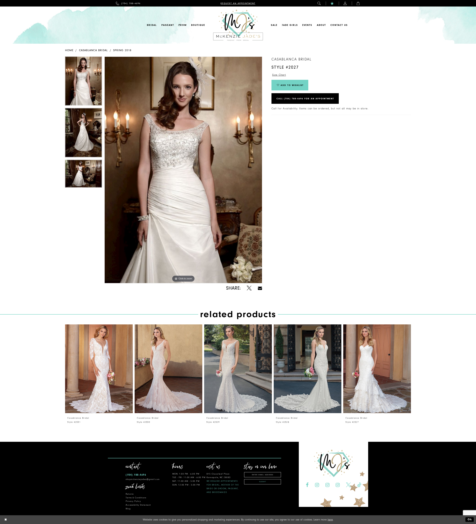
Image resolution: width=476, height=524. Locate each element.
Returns (130, 494)
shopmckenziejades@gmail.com (143, 479)
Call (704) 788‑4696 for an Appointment (305, 98)
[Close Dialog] (5, 519)
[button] (319, 3)
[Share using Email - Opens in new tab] (260, 288)
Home (69, 50)
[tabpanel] (83, 82)
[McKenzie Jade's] (238, 25)
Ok (470, 519)
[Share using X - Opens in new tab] (249, 288)
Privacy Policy (133, 501)
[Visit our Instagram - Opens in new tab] (317, 485)
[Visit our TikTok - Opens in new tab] (359, 485)
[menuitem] (128, 3)
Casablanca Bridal (93, 50)
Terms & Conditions (136, 497)
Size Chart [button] (279, 74)
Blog (128, 508)
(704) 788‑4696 (136, 474)
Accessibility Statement (138, 505)
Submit (262, 482)
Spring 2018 (122, 50)
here (330, 519)
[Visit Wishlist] (332, 3)
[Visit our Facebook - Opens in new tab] (307, 485)
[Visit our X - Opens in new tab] (348, 485)
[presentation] (99, 368)
